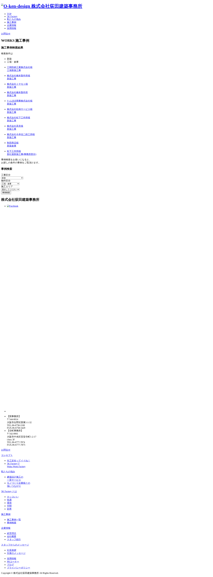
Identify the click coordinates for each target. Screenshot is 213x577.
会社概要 (11, 536)
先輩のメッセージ (16, 553)
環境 (9, 503)
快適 (9, 500)
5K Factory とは (9, 491)
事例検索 (11, 522)
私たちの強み (14, 19)
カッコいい (13, 497)
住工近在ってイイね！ (18, 460)
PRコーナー (13, 561)
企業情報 (11, 25)
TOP (9, 14)
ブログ (10, 564)
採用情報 (11, 28)
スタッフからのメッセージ (15, 545)
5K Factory (12, 16)
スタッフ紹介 (14, 539)
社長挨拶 (11, 550)
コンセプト (7, 455)
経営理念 (11, 533)
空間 (9, 506)
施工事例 (11, 22)
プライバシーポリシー (18, 567)
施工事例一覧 (14, 519)
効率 (9, 509)
